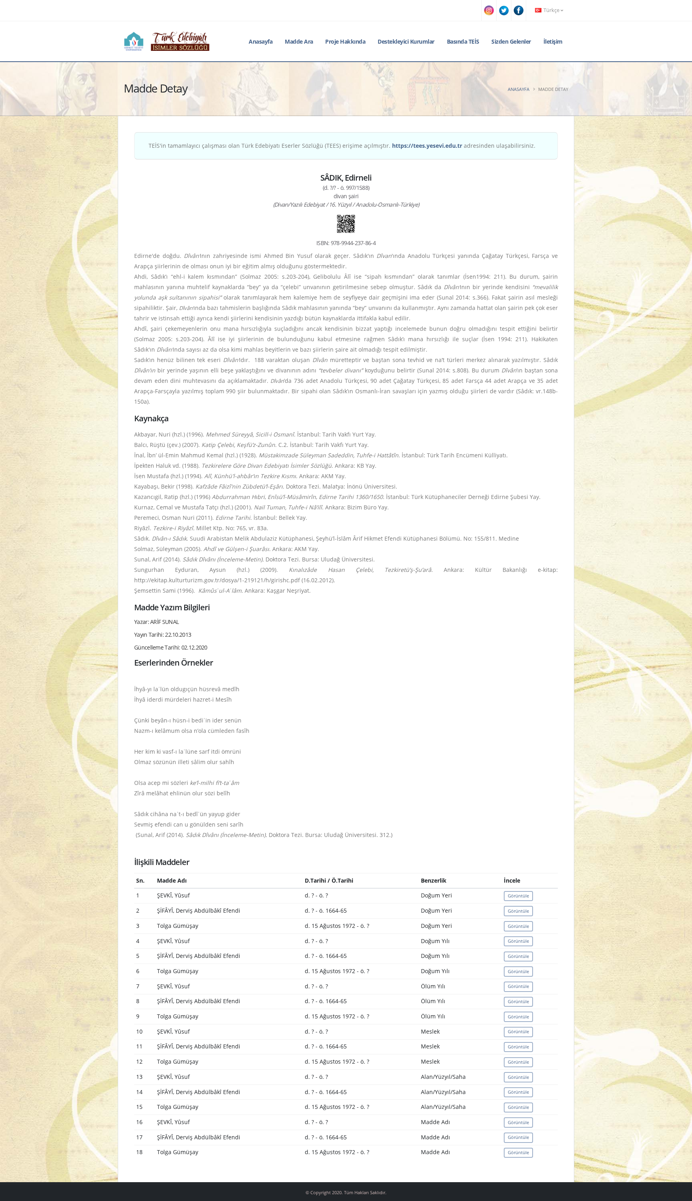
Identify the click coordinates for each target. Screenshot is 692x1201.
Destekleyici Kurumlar (406, 41)
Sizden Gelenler (511, 41)
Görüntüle (518, 896)
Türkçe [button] (551, 10)
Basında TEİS (463, 41)
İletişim (553, 41)
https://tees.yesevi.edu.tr (427, 145)
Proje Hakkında (345, 41)
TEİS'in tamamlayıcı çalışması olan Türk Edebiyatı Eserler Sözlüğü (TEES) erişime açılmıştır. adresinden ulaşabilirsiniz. (342, 145)
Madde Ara (299, 41)
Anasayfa (260, 41)
